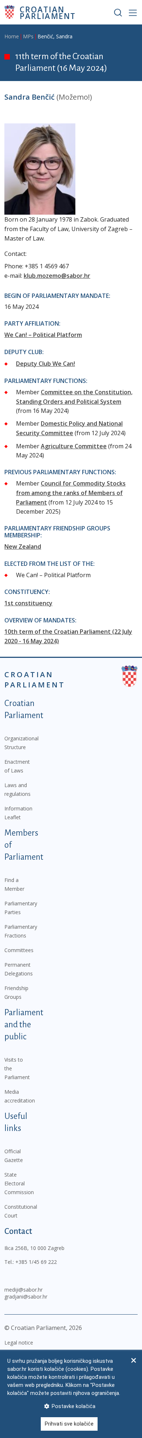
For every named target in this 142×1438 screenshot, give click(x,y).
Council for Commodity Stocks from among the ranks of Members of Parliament (71, 492)
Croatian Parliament (48, 12)
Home (11, 36)
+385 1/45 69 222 (36, 1261)
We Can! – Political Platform (43, 335)
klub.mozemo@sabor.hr (57, 276)
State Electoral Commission (19, 1183)
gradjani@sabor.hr (25, 1296)
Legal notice (18, 1342)
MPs (28, 36)
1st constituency (28, 603)
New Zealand (22, 546)
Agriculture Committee (74, 446)
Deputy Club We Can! (45, 364)
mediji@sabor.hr (23, 1289)
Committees (18, 950)
